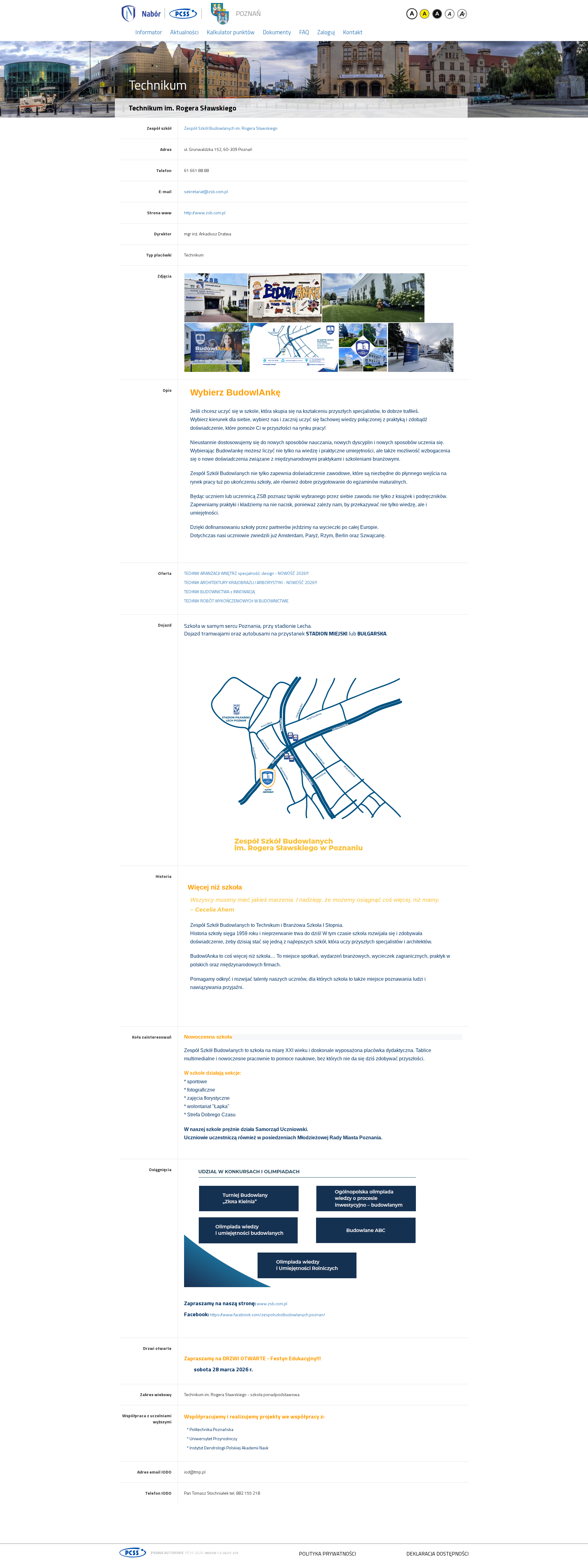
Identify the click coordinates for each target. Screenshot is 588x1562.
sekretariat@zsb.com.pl (206, 191)
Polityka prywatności (327, 1553)
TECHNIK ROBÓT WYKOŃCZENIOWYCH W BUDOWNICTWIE (236, 600)
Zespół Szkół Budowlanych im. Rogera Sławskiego (230, 128)
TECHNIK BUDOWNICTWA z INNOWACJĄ (219, 591)
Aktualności (184, 32)
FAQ (304, 32)
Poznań (248, 13)
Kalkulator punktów (230, 32)
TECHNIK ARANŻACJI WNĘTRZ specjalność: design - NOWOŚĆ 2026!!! (246, 573)
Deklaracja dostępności (437, 1553)
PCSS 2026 (194, 1552)
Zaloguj (326, 32)
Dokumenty (277, 32)
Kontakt (353, 32)
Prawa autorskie (167, 1552)
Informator (148, 32)
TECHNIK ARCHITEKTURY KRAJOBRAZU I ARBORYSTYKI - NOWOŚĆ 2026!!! (250, 582)
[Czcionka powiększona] (462, 13)
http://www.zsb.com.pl (204, 212)
